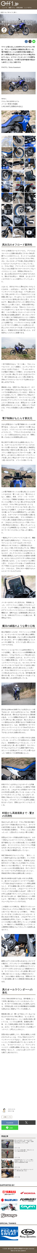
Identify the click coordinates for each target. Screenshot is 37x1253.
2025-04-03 (11, 29)
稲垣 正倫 (11, 31)
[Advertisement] (15, 1068)
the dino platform (21, 1250)
